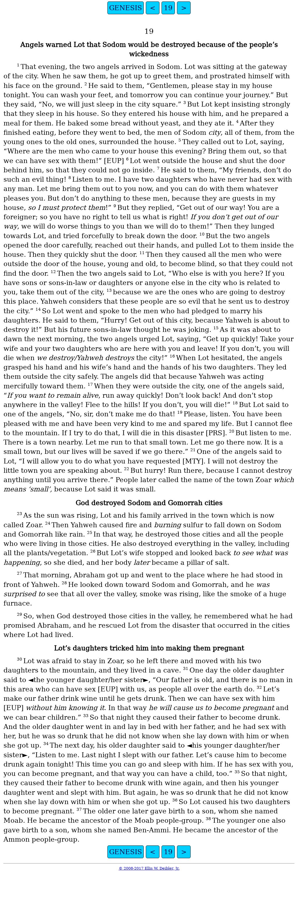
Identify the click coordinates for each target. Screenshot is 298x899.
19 (168, 8)
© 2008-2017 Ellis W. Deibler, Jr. (149, 868)
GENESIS (125, 8)
